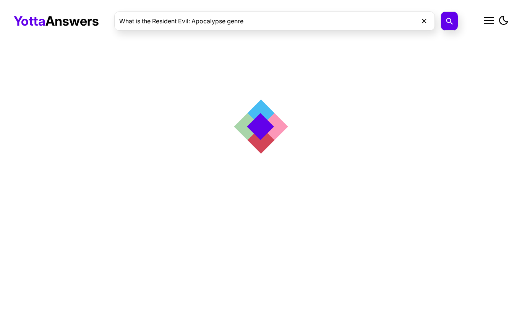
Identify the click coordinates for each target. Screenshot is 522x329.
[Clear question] (424, 21)
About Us (433, 39)
